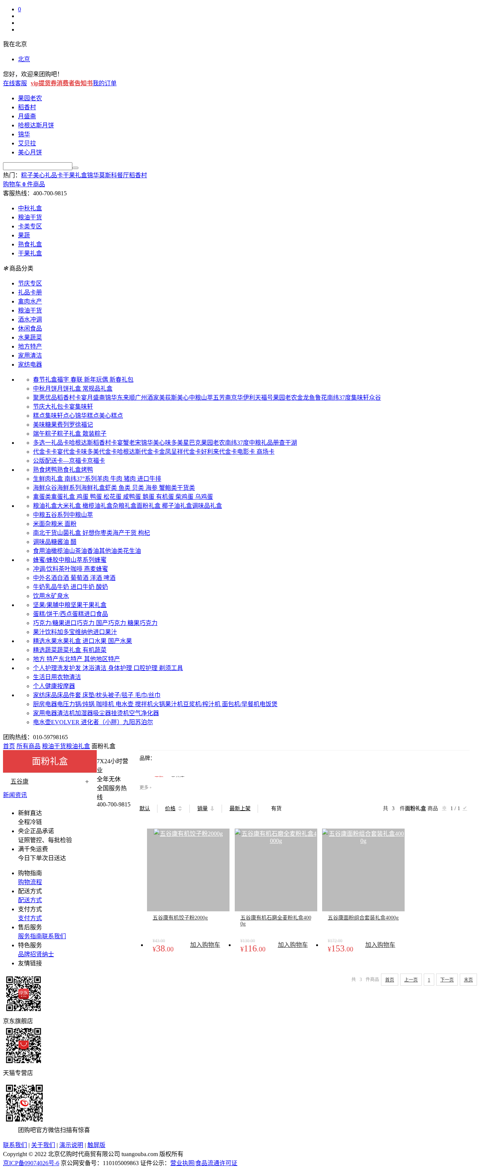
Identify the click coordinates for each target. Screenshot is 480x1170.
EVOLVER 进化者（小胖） (87, 722)
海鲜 (39, 488)
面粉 (70, 524)
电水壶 (125, 704)
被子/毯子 (121, 695)
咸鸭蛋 (132, 497)
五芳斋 (222, 397)
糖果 (134, 623)
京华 (237, 397)
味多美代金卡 (99, 451)
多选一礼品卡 (51, 442)
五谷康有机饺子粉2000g (180, 918)
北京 (24, 59)
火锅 (159, 704)
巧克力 (149, 623)
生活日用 (45, 677)
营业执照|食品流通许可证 (203, 1163)
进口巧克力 (80, 623)
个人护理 (45, 668)
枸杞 (144, 533)
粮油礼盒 (45, 506)
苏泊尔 (144, 722)
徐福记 (84, 424)
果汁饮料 (45, 632)
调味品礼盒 (207, 506)
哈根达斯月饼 (36, 125)
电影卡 (246, 451)
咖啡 (77, 569)
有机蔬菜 (94, 650)
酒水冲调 (30, 319)
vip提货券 (44, 83)
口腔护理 (146, 668)
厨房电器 (45, 704)
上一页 (411, 980)
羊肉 (103, 479)
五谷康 (19, 781)
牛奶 (63, 587)
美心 (39, 175)
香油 (93, 551)
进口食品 (96, 614)
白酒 (63, 578)
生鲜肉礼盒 (48, 479)
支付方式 (30, 918)
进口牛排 (149, 479)
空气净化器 (144, 713)
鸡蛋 (83, 497)
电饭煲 (269, 704)
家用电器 (45, 713)
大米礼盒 (69, 506)
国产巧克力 (112, 623)
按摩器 (66, 686)
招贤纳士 (42, 954)
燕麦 (90, 569)
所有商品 (28, 746)
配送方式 (30, 900)
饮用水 (42, 596)
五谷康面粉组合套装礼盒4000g (363, 918)
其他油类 (111, 551)
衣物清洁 (69, 677)
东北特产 (71, 659)
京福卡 (96, 460)
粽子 (27, 175)
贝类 (139, 488)
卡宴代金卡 (66, 451)
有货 (276, 808)
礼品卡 (54, 175)
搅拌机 (144, 704)
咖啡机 (106, 704)
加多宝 (66, 632)
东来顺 (126, 397)
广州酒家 (147, 397)
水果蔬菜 (30, 337)
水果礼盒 (69, 641)
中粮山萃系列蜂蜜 (82, 560)
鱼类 (125, 488)
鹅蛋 (149, 497)
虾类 (111, 488)
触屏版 (96, 1145)
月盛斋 (27, 116)
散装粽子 (94, 433)
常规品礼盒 (97, 388)
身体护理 (121, 668)
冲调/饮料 (45, 569)
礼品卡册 (30, 292)
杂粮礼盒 (124, 506)
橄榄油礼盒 (97, 506)
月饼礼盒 (69, 388)
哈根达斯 (81, 442)
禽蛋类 (42, 497)
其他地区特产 (102, 659)
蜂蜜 (102, 569)
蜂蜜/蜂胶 (45, 560)
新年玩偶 (97, 379)
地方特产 (30, 346)
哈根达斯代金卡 (138, 451)
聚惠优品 (45, 397)
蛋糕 (78, 614)
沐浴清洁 (95, 668)
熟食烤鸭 (45, 469)
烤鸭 (87, 469)
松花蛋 (113, 497)
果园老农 (30, 98)
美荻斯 (168, 397)
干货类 (186, 488)
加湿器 (84, 713)
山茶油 (78, 551)
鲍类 (171, 488)
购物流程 (30, 882)
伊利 (249, 397)
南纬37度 (339, 397)
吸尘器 (102, 713)
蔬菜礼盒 (69, 650)
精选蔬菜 (45, 650)
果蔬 (24, 235)
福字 (63, 379)
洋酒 (97, 578)
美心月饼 (30, 152)
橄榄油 (60, 551)
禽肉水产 (30, 301)
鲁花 (321, 397)
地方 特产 (45, 659)
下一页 (447, 980)
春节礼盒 (45, 379)
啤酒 (110, 578)
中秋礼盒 (30, 208)
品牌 (24, 954)
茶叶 (64, 569)
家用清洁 (30, 355)
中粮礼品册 (264, 442)
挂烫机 (120, 713)
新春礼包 (122, 379)
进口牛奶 (83, 587)
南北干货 (45, 533)
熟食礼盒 (30, 244)
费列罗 (66, 424)
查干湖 (288, 442)
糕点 (39, 415)
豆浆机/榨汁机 (202, 704)
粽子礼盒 (69, 433)
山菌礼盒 (69, 533)
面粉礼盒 (149, 506)
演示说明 (71, 1145)
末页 (468, 980)
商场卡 (265, 451)
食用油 (42, 551)
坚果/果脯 (45, 605)
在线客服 (15, 83)
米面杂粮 (45, 524)
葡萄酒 (80, 578)
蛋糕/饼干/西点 (52, 614)
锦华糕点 (87, 415)
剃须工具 (171, 668)
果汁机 (174, 704)
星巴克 (192, 442)
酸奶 (102, 587)
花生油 (132, 551)
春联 (77, 379)
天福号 (264, 397)
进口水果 (95, 641)
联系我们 (54, 936)
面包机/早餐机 (241, 704)
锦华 (24, 134)
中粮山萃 (201, 397)
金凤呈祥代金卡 (180, 451)
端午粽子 (45, 433)
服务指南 (30, 936)
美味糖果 (45, 424)
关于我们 (43, 1145)
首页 (9, 746)
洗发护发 (69, 668)
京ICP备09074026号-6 (31, 1163)
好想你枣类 (97, 533)
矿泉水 (60, 596)
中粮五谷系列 (51, 515)
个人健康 (45, 686)
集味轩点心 (60, 415)
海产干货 (125, 533)
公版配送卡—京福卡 (60, 460)
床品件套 (69, 695)
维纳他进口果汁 (96, 632)
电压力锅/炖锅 (76, 704)
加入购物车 (205, 945)
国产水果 (120, 641)
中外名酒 (45, 578)
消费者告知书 (75, 83)
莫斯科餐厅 (114, 175)
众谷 (375, 397)
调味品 (42, 542)
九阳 (129, 722)
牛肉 (117, 479)
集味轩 (360, 397)
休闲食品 (30, 328)
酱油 (63, 542)
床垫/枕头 (95, 695)
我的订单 (105, 83)
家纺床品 (45, 695)
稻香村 (27, 107)
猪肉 (130, 479)
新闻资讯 (15, 795)
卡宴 (81, 397)
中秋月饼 (45, 388)
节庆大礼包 (48, 406)
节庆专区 (30, 283)
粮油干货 (30, 217)
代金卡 (42, 451)
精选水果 (45, 641)
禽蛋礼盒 (63, 497)
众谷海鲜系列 (63, 488)
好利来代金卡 (219, 451)
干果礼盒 (75, 175)
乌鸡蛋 (204, 497)
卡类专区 (30, 226)
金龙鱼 (306, 397)
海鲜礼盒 (93, 488)
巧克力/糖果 (48, 623)
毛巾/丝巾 (147, 695)
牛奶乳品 (45, 587)
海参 (152, 488)
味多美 (174, 442)
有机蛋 (166, 497)
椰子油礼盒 (177, 506)
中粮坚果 (70, 605)
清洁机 (66, 713)
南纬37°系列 (80, 479)
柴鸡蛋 (185, 497)
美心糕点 (111, 415)
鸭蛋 (97, 497)
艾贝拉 (27, 143)
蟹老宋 (132, 442)
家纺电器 (30, 364)
